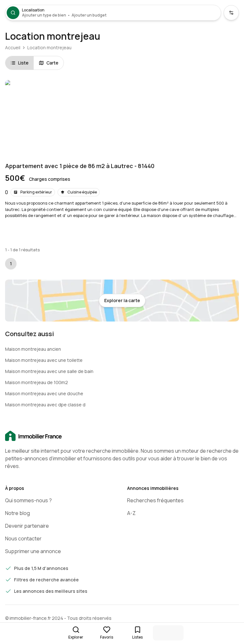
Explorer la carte (122, 300)
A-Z (131, 513)
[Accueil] (122, 436)
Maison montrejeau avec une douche (44, 393)
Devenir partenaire (27, 525)
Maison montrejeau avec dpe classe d (45, 405)
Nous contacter (23, 538)
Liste (23, 63)
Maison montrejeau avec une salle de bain (49, 371)
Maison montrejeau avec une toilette (44, 360)
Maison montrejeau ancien (33, 349)
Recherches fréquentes (155, 500)
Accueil (12, 47)
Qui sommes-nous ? (28, 500)
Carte (52, 63)
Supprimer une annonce (33, 551)
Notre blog (17, 513)
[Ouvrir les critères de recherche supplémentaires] (231, 12)
